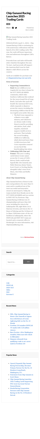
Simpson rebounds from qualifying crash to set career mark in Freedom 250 (20, 341)
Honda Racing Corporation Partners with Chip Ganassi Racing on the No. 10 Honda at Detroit (21, 391)
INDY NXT (10, 288)
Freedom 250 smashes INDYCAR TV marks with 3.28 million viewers (21, 327)
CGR (8, 24)
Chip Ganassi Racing (29, 237)
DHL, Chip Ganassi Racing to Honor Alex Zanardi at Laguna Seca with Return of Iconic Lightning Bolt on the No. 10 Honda (20, 318)
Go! (28, 261)
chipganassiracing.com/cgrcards (19, 78)
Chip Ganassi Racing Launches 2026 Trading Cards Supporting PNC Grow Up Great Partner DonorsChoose (21, 382)
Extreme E (9, 294)
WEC (8, 292)
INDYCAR (9, 285)
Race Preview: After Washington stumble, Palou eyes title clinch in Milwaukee (21, 334)
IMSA (8, 290)
